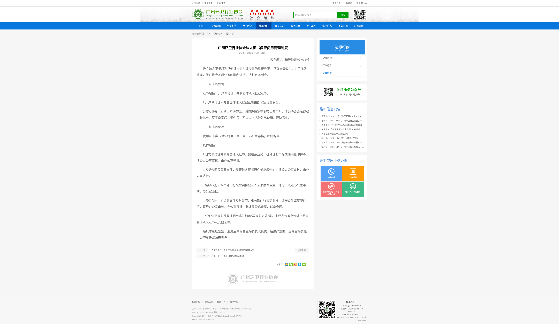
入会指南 (196, 3)
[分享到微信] (291, 264)
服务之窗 (295, 26)
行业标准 (327, 65)
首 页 (200, 26)
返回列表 (302, 250)
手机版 (349, 3)
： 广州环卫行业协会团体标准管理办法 (221, 256)
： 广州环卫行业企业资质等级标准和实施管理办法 (226, 250)
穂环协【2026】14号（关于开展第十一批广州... (342, 142)
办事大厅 (358, 26)
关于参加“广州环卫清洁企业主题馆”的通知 (340, 129)
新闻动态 (247, 26)
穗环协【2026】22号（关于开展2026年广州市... (342, 116)
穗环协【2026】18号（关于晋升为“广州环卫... (342, 138)
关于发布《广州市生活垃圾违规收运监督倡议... (342, 125)
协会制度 (230, 34)
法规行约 (263, 26)
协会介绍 (216, 26)
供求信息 (327, 26)
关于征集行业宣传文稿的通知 (334, 134)
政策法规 (327, 58)
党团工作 (311, 26)
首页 (208, 34)
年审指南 (208, 3)
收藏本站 (363, 3)
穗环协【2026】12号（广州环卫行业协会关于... (342, 147)
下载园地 (221, 3)
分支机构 (232, 26)
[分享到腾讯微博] (299, 264)
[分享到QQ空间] (286, 264)
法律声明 (234, 302)
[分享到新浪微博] (295, 264)
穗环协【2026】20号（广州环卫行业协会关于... (342, 121)
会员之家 (279, 26)
